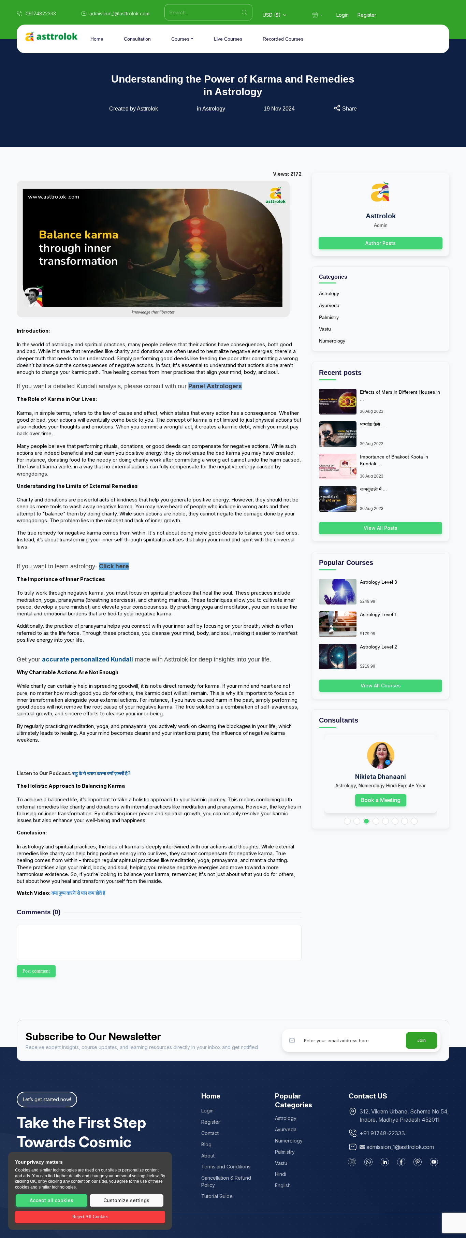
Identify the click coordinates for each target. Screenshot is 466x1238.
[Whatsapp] (368, 1162)
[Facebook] (401, 1162)
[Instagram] (352, 1162)
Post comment (36, 971)
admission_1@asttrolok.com (400, 1147)
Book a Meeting (381, 800)
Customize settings (126, 1200)
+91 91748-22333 (382, 1133)
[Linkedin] (385, 1162)
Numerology (332, 341)
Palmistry (329, 317)
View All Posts (380, 528)
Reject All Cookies (90, 1216)
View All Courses (381, 685)
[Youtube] (434, 1162)
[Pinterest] (417, 1162)
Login (342, 15)
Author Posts (380, 243)
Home (96, 39)
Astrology (213, 109)
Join (421, 1040)
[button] (347, 821)
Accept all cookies (51, 1200)
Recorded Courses (283, 39)
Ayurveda (329, 305)
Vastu (325, 329)
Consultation (137, 39)
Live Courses (228, 39)
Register (367, 15)
